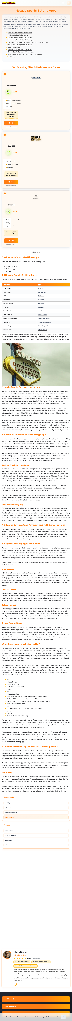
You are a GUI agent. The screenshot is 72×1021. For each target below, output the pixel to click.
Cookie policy (9, 999)
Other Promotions (14, 47)
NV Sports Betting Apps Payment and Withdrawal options (28, 42)
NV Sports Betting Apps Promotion (20, 45)
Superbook (41, 307)
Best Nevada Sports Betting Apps (20, 33)
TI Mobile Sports (42, 329)
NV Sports (41, 299)
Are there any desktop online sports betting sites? (25, 54)
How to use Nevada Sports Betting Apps (22, 40)
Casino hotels (9, 830)
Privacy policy (9, 1006)
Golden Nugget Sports (44, 326)
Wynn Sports (41, 311)
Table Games (8, 840)
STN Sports (41, 303)
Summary (11, 57)
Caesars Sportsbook (13, 266)
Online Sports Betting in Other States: (21, 52)
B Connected (42, 292)
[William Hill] (36, 77)
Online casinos (9, 817)
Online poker (8, 807)
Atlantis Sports (42, 314)
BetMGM (9, 271)
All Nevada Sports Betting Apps (19, 35)
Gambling (7, 803)
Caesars (19, 518)
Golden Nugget (11, 269)
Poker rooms (8, 845)
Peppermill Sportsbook (44, 322)
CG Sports (41, 296)
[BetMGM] (36, 138)
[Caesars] (36, 197)
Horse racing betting (11, 812)
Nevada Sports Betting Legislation (20, 37)
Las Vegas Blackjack (10, 835)
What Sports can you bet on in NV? (20, 49)
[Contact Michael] (15, 984)
